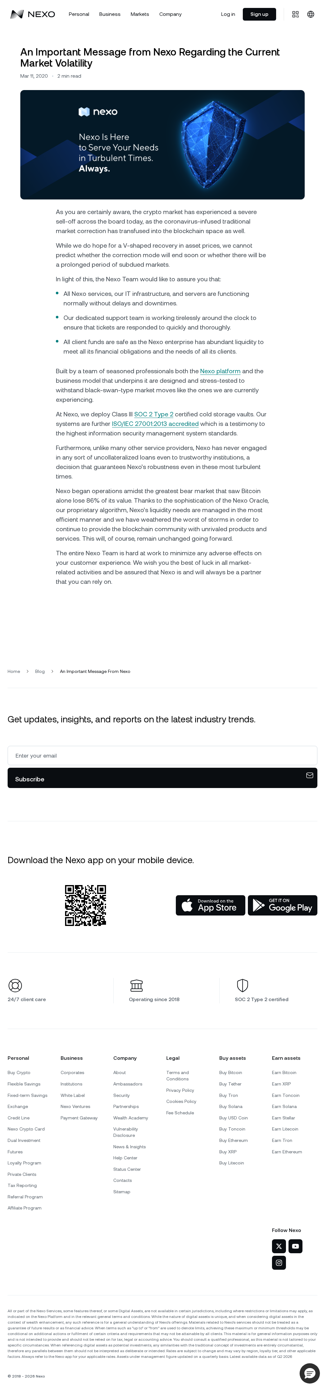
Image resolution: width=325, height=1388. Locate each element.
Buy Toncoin (232, 1128)
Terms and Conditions (177, 1075)
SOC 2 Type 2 (153, 414)
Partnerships (126, 1106)
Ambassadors (127, 1083)
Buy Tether (230, 1083)
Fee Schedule (180, 1112)
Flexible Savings (24, 1083)
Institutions (71, 1083)
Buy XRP (227, 1151)
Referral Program (25, 1196)
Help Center (125, 1157)
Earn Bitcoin (284, 1072)
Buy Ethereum (233, 1140)
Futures (15, 1151)
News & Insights (129, 1146)
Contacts (122, 1180)
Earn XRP (281, 1083)
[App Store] (210, 905)
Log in (228, 14)
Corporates (72, 1072)
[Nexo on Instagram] (279, 1263)
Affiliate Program (25, 1207)
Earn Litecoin (285, 1128)
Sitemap (121, 1191)
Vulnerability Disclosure (125, 1132)
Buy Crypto (19, 1072)
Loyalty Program (24, 1162)
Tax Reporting (22, 1185)
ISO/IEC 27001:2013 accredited (155, 423)
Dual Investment (24, 1140)
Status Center (127, 1169)
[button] (310, 1373)
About (119, 1072)
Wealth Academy (130, 1117)
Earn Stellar (283, 1117)
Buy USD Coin (233, 1117)
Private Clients (22, 1174)
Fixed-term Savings (27, 1095)
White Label (73, 1095)
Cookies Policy (181, 1101)
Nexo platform (220, 371)
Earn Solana (284, 1106)
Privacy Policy (180, 1090)
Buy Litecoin (231, 1162)
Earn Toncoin (286, 1095)
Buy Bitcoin (230, 1072)
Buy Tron (228, 1095)
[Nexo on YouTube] (295, 1246)
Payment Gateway (79, 1117)
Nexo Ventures (75, 1106)
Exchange (18, 1106)
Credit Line (19, 1117)
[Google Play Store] (282, 905)
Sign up (259, 14)
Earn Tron (282, 1140)
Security (121, 1095)
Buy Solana (230, 1106)
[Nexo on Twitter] (279, 1246)
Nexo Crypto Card (26, 1128)
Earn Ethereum (287, 1151)
